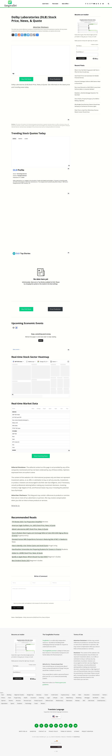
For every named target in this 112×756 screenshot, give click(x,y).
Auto (2, 694)
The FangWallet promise (49, 650)
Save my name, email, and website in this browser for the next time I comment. (33, 603)
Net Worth (95, 697)
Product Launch (38, 700)
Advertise (33, 731)
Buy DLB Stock (26, 79)
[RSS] (56, 725)
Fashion (105, 694)
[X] (12, 35)
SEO (84, 700)
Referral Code (49, 700)
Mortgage (87, 697)
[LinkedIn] (66, 725)
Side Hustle (91, 700)
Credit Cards (54, 694)
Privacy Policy (53, 731)
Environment (96, 694)
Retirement (69, 700)
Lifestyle (55, 697)
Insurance (33, 697)
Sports (12, 703)
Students (19, 703)
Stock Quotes (19, 617)
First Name (79, 45)
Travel (36, 703)
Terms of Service (66, 731)
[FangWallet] (10, 3)
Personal (18, 700)
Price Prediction (55, 79)
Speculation (4, 703)
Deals (73, 694)
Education (86, 694)
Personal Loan (27, 700)
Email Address (80, 52)
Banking (9, 694)
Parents (11, 700)
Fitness (3, 697)
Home (12, 617)
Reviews (77, 700)
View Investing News (41, 456)
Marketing (78, 697)
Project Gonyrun (87, 731)
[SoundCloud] (75, 725)
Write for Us (15, 506)
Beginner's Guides (19, 694)
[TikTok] (71, 725)
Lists (62, 697)
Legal (48, 697)
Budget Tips (30, 694)
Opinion (3, 700)
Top (56, 751)
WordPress (77, 736)
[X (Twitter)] (41, 725)
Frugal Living (17, 697)
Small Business (101, 700)
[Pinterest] (51, 725)
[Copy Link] (34, 35)
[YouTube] (61, 725)
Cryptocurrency (65, 694)
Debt (79, 694)
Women (43, 703)
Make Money (69, 697)
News (102, 697)
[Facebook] (22, 35)
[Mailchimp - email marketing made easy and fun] (95, 60)
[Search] (108, 3)
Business (39, 694)
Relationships (59, 700)
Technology (28, 703)
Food (9, 697)
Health (25, 697)
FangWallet (46, 640)
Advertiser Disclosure (40, 27)
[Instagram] (46, 725)
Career (46, 694)
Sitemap (76, 731)
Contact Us (42, 731)
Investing (41, 697)
